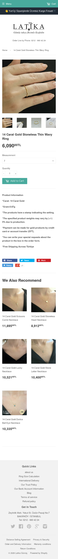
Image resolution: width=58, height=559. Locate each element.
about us (29, 472)
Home (4, 50)
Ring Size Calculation (29, 476)
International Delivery (29, 480)
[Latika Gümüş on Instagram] (45, 527)
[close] (54, 10)
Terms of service (29, 497)
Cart (53, 3)
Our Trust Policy (29, 484)
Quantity (6, 168)
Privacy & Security (41, 539)
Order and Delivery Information (18, 544)
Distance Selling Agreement (18, 539)
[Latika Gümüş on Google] (37, 527)
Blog (29, 492)
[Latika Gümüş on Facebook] (21, 527)
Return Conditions (28, 548)
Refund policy (29, 501)
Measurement (8, 155)
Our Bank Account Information (29, 488)
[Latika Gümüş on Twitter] (13, 527)
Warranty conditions (42, 544)
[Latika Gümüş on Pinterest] (29, 527)
